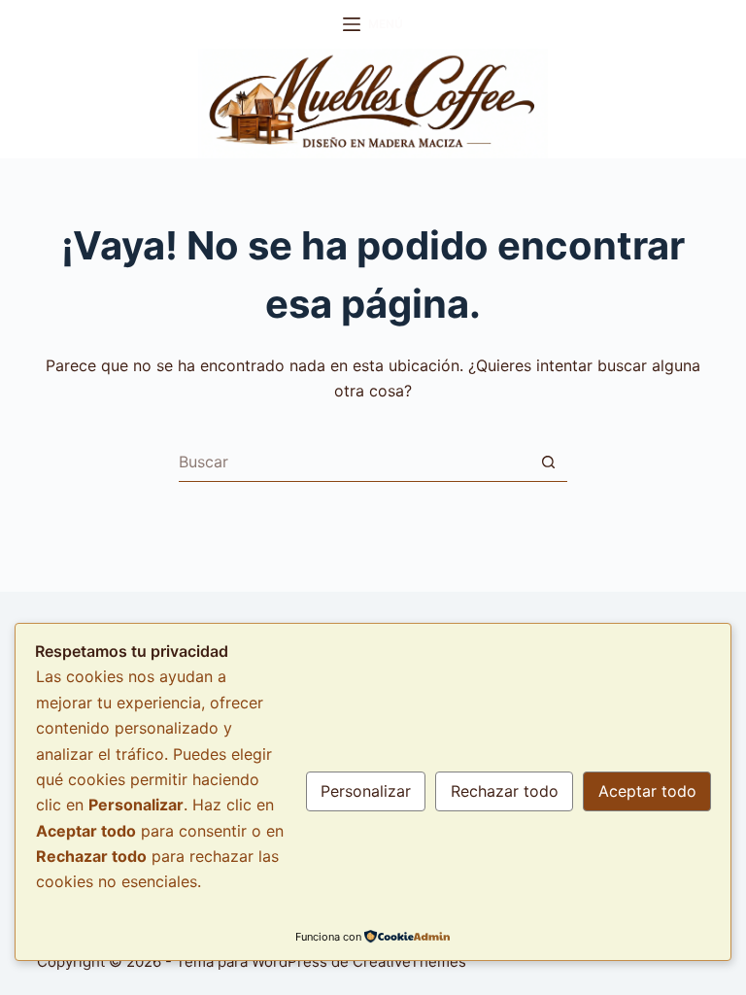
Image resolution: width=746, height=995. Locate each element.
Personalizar (366, 791)
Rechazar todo (505, 791)
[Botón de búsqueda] (547, 462)
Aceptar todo (647, 791)
